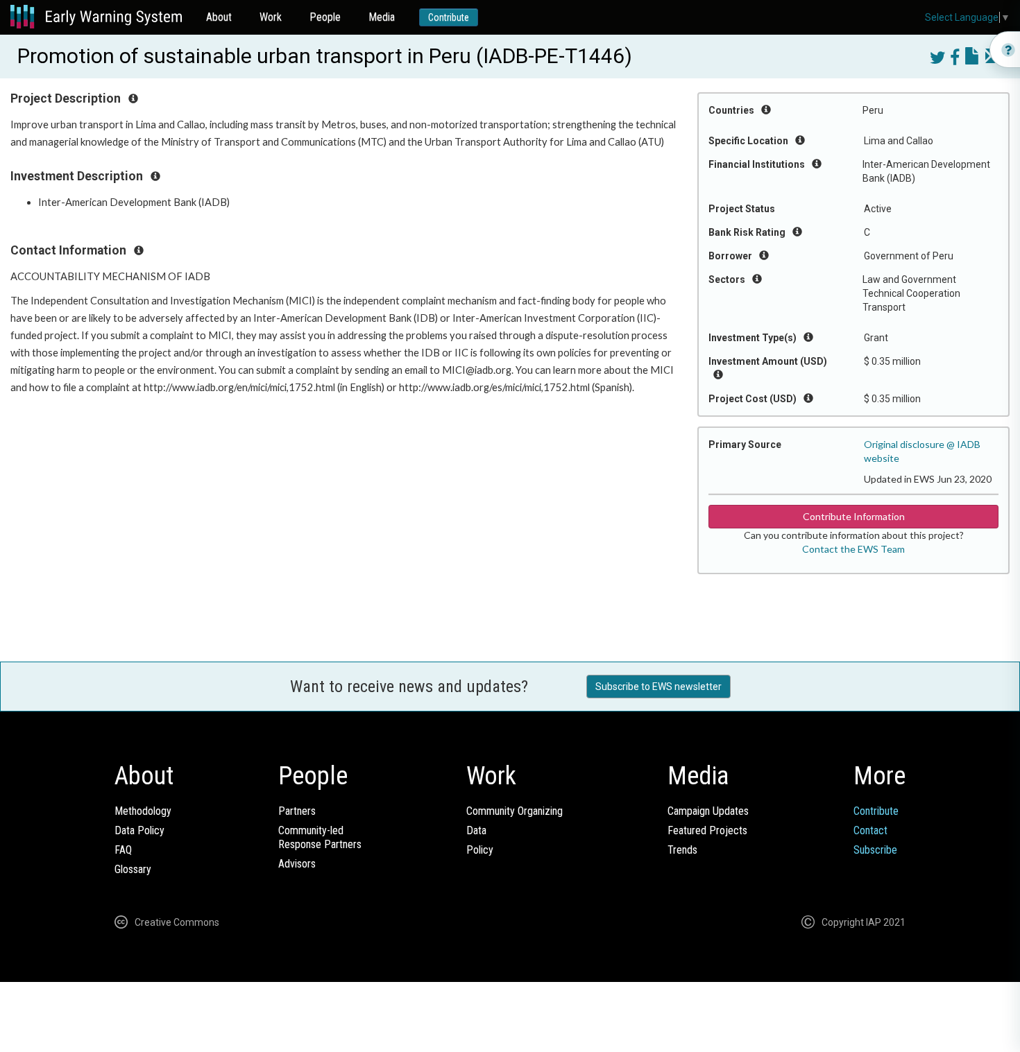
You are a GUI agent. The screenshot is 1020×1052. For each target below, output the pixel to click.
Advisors (297, 863)
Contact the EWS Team (853, 549)
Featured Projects (707, 830)
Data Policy (139, 830)
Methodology (142, 811)
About (219, 17)
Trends (682, 849)
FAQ (123, 849)
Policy (479, 849)
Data (476, 830)
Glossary (132, 869)
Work (271, 17)
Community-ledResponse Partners (320, 837)
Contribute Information (854, 516)
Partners (297, 811)
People (325, 17)
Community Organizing (514, 811)
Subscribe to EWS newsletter (658, 686)
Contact (870, 830)
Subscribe (875, 849)
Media (381, 17)
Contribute (448, 17)
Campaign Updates (708, 811)
